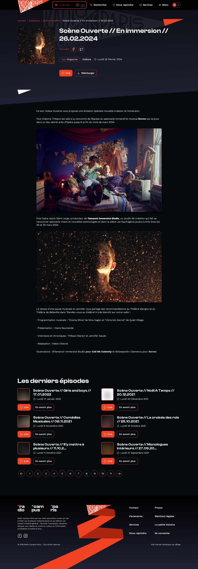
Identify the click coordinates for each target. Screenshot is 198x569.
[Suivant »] (119, 473)
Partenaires (135, 516)
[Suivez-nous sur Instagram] (25, 536)
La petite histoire (165, 524)
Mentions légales (164, 516)
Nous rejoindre (124, 4)
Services (148, 4)
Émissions (34, 20)
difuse (177, 545)
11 (111, 473)
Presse (158, 507)
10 (102, 473)
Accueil (22, 20)
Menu (165, 4)
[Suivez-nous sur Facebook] (20, 536)
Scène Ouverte (51, 20)
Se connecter (162, 533)
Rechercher (100, 4)
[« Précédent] (21, 473)
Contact (133, 507)
